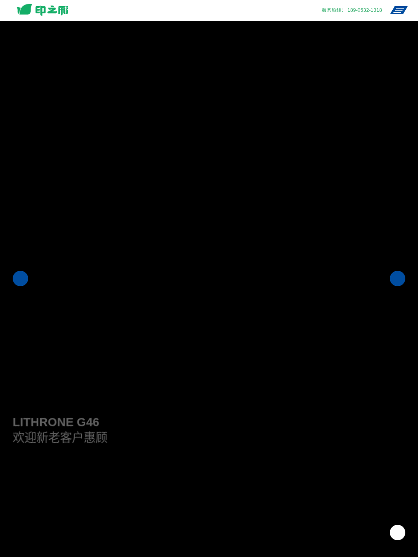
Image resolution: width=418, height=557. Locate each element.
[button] (20, 278)
